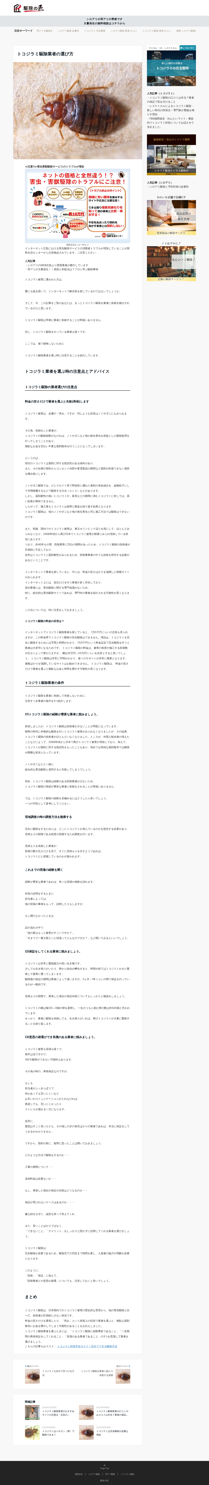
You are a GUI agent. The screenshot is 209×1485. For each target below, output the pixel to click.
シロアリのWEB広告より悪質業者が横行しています (58, 265)
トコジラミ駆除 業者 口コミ (156, 30)
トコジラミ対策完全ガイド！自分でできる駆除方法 (87, 1346)
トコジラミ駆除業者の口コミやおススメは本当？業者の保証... (112, 1413)
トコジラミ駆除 (127, 1474)
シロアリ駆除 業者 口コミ (124, 30)
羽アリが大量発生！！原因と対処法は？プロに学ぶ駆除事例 (63, 269)
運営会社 (79, 1474)
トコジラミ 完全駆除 (94, 30)
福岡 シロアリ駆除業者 (188, 30)
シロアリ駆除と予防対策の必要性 (169, 186)
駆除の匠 (104, 1480)
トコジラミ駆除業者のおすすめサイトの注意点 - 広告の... (58, 1413)
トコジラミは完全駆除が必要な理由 (112, 1433)
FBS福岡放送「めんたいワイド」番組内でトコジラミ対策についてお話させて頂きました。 (170, 122)
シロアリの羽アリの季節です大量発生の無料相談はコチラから (104, 21)
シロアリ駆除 (94, 1474)
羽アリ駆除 (110, 1474)
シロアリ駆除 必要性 (68, 30)
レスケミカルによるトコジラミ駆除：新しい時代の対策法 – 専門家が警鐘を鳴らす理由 (170, 110)
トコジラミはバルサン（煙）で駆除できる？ (58, 1433)
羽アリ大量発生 (45, 30)
